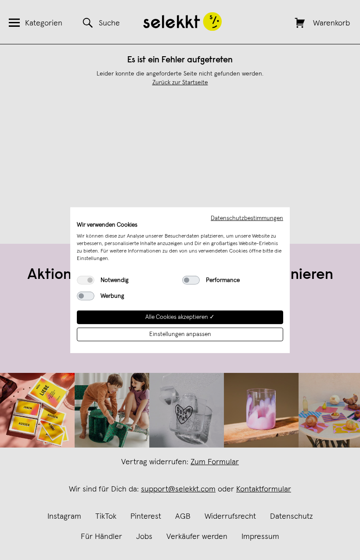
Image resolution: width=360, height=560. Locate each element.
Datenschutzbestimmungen (247, 218)
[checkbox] (85, 280)
